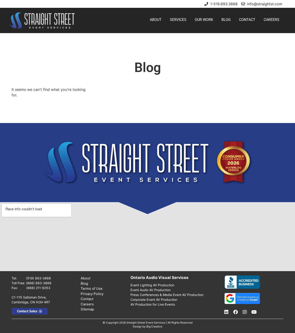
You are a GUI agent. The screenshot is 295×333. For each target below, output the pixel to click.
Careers (271, 19)
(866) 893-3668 (38, 283)
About (156, 19)
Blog (226, 19)
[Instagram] (244, 312)
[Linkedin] (226, 312)
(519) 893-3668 (38, 278)
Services (178, 19)
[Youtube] (254, 312)
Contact (247, 19)
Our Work (204, 19)
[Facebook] (235, 312)
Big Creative (154, 326)
